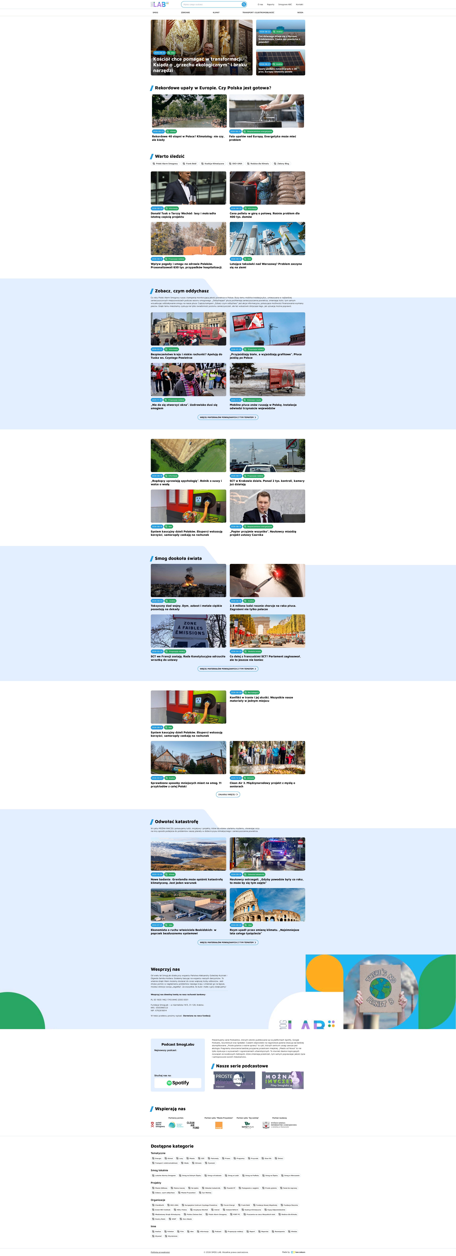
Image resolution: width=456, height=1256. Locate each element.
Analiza (158, 1231)
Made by (286, 1252)
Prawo (227, 1158)
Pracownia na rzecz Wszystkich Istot (261, 1214)
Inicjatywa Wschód (200, 1210)
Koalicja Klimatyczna (214, 163)
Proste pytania (271, 1188)
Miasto (192, 1158)
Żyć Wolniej (206, 1193)
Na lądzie (195, 1188)
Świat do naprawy (290, 1188)
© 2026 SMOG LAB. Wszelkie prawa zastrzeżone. (226, 1252)
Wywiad (158, 1236)
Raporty (270, 4)
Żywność (211, 1163)
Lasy (181, 1158)
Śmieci (280, 1158)
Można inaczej (179, 1188)
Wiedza (294, 1231)
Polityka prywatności (160, 1252)
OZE (202, 1158)
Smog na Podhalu (252, 1175)
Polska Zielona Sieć (194, 1214)
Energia (158, 1158)
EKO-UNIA (237, 163)
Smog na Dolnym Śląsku (191, 1175)
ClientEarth (159, 1205)
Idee (192, 1231)
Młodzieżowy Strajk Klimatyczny (167, 1214)
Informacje (204, 1231)
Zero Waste (187, 1219)
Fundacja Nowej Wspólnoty (266, 1205)
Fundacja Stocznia (291, 1205)
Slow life (268, 1158)
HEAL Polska (182, 1210)
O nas (260, 4)
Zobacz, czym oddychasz (165, 1193)
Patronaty (215, 1158)
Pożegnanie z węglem (250, 1188)
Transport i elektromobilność (258, 12)
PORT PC (236, 1214)
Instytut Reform (232, 1210)
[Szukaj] (244, 4)
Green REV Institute (162, 1210)
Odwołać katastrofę (212, 1188)
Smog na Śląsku (271, 1175)
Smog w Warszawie (291, 1175)
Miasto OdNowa (161, 1188)
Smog (155, 12)
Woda (300, 12)
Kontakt (299, 4)
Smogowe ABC (285, 4)
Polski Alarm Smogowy (167, 163)
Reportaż (264, 1231)
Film (182, 1231)
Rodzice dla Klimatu (260, 163)
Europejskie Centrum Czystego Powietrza (201, 1205)
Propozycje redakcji (235, 1231)
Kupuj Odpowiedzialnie (276, 1210)
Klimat (216, 12)
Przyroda (254, 1158)
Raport (252, 1231)
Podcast (218, 1231)
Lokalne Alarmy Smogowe (165, 1175)
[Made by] (298, 1252)
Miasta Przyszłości (188, 1193)
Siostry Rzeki (160, 1219)
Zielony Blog (283, 163)
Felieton (170, 1231)
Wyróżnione (172, 1236)
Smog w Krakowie (214, 1175)
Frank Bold (191, 163)
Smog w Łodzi (233, 1175)
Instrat (216, 1210)
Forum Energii (229, 1205)
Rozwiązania (280, 1231)
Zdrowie (185, 12)
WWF (174, 1219)
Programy (241, 1158)
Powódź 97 (231, 1188)
